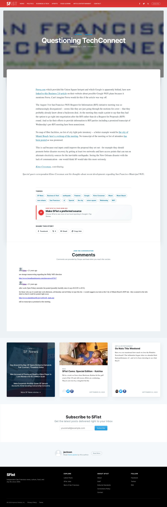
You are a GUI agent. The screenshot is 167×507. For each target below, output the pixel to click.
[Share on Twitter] (68, 391)
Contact (97, 3)
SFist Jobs (67, 481)
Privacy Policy (32, 502)
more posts (72, 455)
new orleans (41, 200)
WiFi (113, 200)
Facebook (134, 478)
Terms (41, 502)
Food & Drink (65, 3)
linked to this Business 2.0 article (51, 93)
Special (71, 200)
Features (77, 195)
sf (64, 200)
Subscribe (156, 3)
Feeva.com (41, 89)
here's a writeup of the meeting (64, 136)
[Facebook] (140, 4)
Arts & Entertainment (82, 3)
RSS (132, 485)
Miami (110, 195)
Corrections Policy (103, 489)
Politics (30, 3)
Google (86, 195)
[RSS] (148, 3)
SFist (11, 474)
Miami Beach (121, 195)
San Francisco (55, 200)
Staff (99, 481)
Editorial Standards (104, 485)
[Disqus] (83, 295)
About (99, 478)
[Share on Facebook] (72, 391)
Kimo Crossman (43, 166)
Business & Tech (42, 3)
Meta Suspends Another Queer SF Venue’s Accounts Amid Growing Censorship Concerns (31, 384)
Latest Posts (68, 478)
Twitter (133, 481)
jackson (88, 34)
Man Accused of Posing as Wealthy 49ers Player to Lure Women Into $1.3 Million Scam (30, 375)
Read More (96, 453)
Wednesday (104, 200)
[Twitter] (144, 3)
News (22, 3)
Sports (55, 3)
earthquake (67, 195)
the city (80, 200)
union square (91, 200)
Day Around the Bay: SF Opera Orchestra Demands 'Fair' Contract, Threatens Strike (30, 366)
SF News (78, 34)
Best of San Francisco (71, 485)
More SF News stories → (31, 392)
